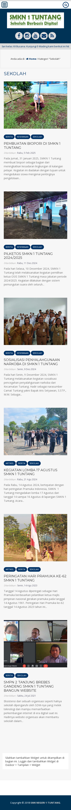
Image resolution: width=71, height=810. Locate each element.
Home (32, 58)
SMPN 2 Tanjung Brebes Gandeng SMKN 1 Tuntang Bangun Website (29, 686)
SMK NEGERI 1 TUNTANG (45, 802)
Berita (9, 136)
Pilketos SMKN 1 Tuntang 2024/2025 (28, 256)
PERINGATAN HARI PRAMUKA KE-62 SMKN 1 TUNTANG (35, 578)
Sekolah (37, 136)
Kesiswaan (22, 136)
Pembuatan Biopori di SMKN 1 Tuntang (32, 146)
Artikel (10, 463)
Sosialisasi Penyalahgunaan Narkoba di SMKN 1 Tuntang (32, 362)
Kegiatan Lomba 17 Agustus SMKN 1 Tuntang (30, 472)
